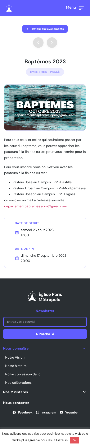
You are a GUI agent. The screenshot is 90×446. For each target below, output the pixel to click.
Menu (71, 7)
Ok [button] (74, 440)
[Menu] (81, 8)
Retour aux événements (48, 29)
